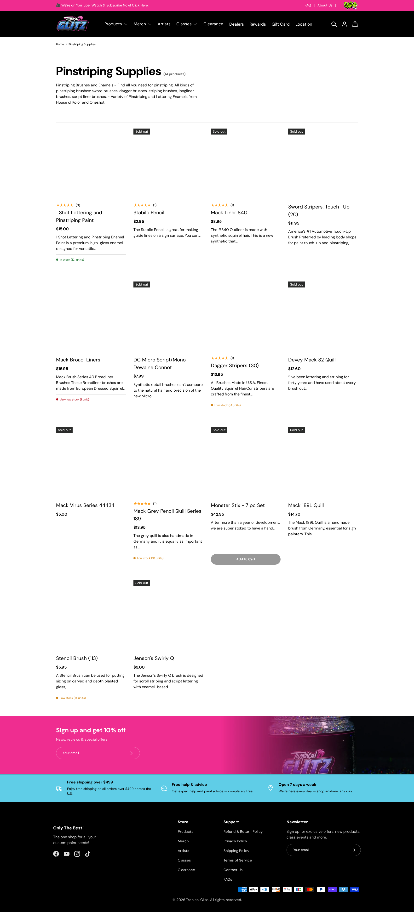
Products (185, 831)
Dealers (236, 24)
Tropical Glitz (197, 899)
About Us (324, 5)
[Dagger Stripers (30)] (246, 316)
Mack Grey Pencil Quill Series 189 (167, 515)
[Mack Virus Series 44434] (91, 462)
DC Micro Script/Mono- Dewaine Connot (160, 363)
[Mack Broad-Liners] (91, 316)
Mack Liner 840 (229, 212)
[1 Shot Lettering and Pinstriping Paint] (91, 163)
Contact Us (233, 869)
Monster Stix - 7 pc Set (238, 505)
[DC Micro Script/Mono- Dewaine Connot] (168, 316)
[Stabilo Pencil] (168, 163)
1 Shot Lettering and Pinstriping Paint (79, 216)
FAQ (308, 5)
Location (303, 24)
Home (60, 44)
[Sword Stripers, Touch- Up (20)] (323, 163)
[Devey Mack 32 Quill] (323, 316)
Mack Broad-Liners (78, 359)
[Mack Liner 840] (246, 163)
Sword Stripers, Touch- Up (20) (319, 210)
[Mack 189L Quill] (323, 462)
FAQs (228, 879)
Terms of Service (238, 860)
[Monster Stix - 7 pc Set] (246, 462)
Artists (164, 24)
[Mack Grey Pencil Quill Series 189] (168, 462)
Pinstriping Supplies (82, 44)
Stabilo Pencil (148, 212)
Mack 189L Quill (306, 505)
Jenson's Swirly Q (153, 658)
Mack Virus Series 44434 (85, 505)
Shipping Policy (236, 850)
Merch (183, 841)
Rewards (258, 24)
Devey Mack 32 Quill (312, 359)
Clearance (213, 24)
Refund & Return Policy (243, 831)
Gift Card (281, 24)
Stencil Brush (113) (77, 658)
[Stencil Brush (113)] (91, 615)
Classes (184, 860)
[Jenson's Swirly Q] (168, 615)
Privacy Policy (235, 841)
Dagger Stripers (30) (235, 365)
